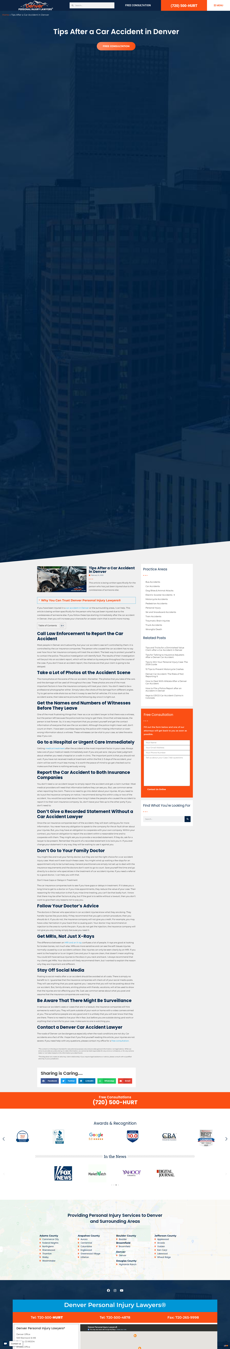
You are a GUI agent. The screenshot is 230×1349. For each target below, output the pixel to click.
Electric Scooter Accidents (159, 595)
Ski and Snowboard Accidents (161, 612)
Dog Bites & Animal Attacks (159, 590)
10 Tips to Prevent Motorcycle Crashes (165, 669)
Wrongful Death (154, 629)
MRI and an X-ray (73, 942)
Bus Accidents (153, 582)
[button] (86, 600)
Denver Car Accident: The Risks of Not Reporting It (165, 675)
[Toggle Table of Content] (60, 626)
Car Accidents (153, 586)
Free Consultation (138, 5)
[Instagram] (115, 1290)
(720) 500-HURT (184, 6)
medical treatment (55, 748)
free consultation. (120, 1041)
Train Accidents (153, 616)
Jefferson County (165, 1235)
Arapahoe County (89, 1235)
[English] (225, 1345)
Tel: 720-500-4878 (115, 1317)
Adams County (49, 1235)
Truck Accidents (154, 625)
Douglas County (126, 1260)
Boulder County (126, 1235)
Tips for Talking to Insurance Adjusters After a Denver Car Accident (165, 656)
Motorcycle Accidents (157, 599)
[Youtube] (122, 1290)
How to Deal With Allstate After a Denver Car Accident (166, 682)
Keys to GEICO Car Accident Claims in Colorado (164, 696)
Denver (121, 1251)
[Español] (227, 1345)
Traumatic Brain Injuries (158, 621)
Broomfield (123, 1242)
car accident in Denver (77, 608)
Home (5, 15)
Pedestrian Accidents (156, 603)
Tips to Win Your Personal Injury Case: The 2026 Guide (167, 663)
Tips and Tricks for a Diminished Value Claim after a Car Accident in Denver (165, 648)
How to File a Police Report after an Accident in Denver (163, 689)
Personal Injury (153, 608)
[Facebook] (108, 1290)
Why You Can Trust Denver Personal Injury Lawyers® (81, 600)
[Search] (188, 819)
